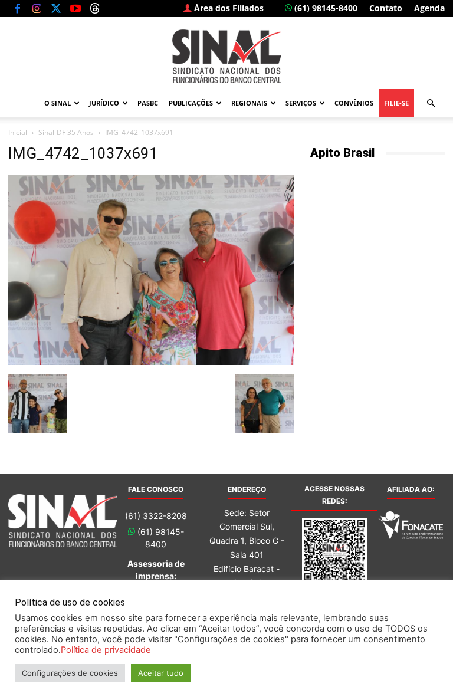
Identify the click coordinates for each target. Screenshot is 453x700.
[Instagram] (36, 8)
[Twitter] (56, 8)
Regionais (249, 102)
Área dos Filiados (228, 8)
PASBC (147, 102)
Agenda (429, 8)
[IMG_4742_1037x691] (151, 362)
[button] (430, 103)
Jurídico (104, 102)
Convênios (353, 102)
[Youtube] (75, 8)
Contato (385, 8)
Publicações (191, 102)
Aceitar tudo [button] (160, 673)
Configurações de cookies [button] (70, 673)
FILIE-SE (396, 102)
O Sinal (57, 102)
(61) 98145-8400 (324, 8)
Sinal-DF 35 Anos (66, 132)
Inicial (17, 132)
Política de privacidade (106, 650)
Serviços (300, 102)
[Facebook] (17, 8)
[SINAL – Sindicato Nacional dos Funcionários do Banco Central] (226, 56)
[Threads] (95, 8)
